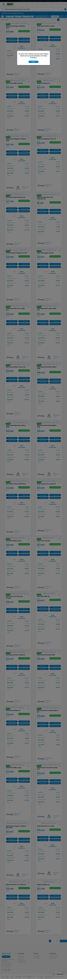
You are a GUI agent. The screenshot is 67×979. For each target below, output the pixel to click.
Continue (33, 61)
